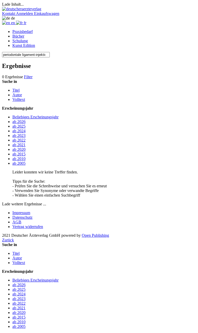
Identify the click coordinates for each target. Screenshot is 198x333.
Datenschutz (22, 217)
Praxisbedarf (22, 31)
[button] (9, 13)
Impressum (21, 213)
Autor (17, 95)
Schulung (20, 41)
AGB (16, 222)
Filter (28, 77)
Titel (16, 90)
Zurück (8, 240)
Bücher (18, 36)
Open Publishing (95, 235)
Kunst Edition (23, 45)
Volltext (18, 99)
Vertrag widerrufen (27, 226)
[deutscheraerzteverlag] (21, 9)
